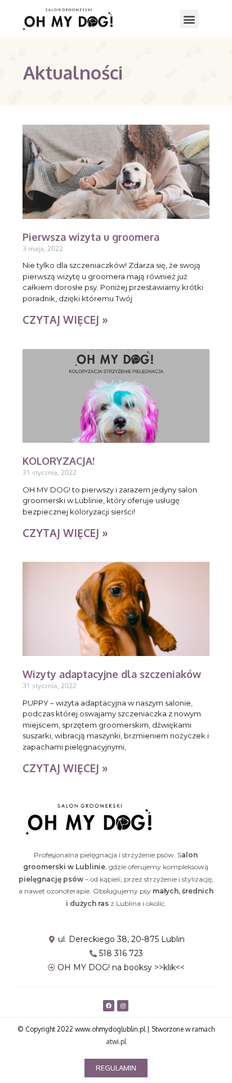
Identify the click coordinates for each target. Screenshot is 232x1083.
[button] (189, 19)
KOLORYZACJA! (59, 461)
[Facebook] (108, 1005)
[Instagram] (122, 1005)
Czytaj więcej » (65, 319)
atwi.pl (116, 1041)
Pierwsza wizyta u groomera (91, 237)
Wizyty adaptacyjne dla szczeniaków (112, 674)
